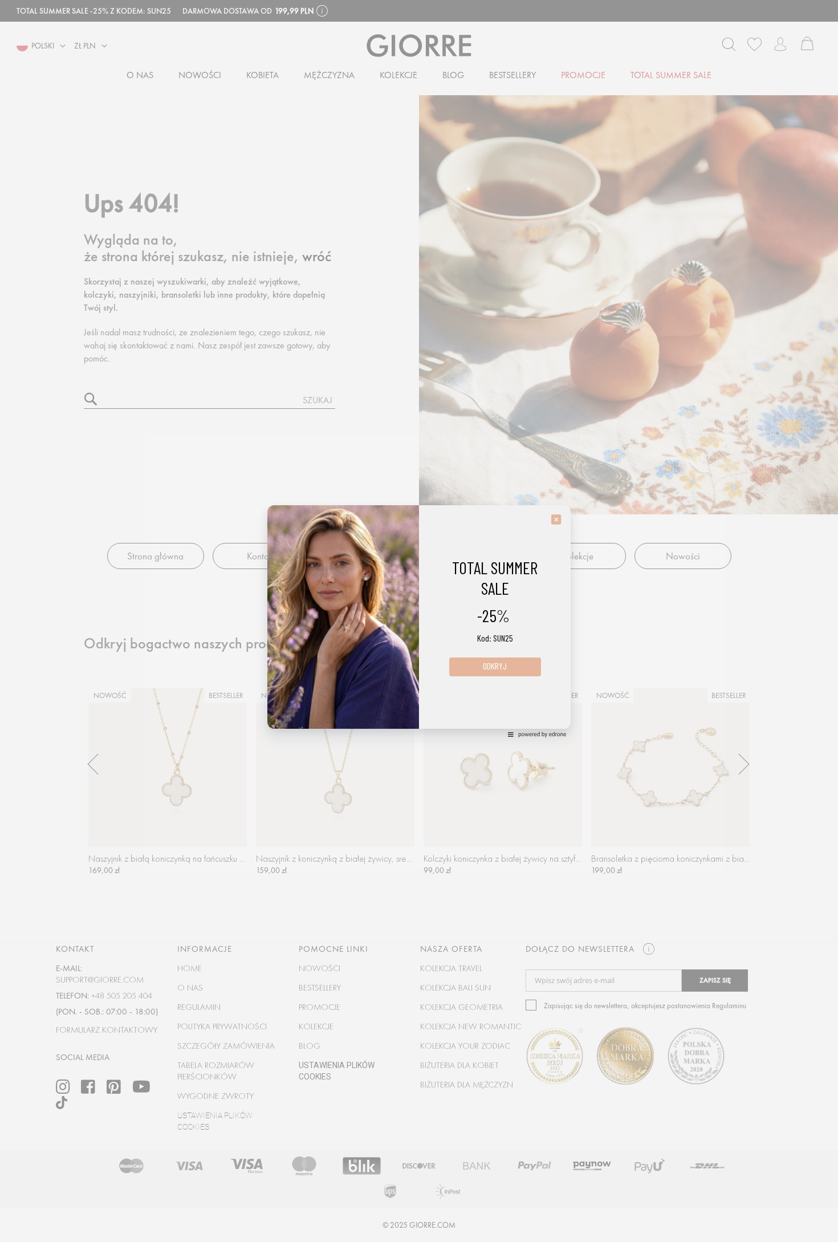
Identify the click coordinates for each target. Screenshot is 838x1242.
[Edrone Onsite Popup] (419, 621)
